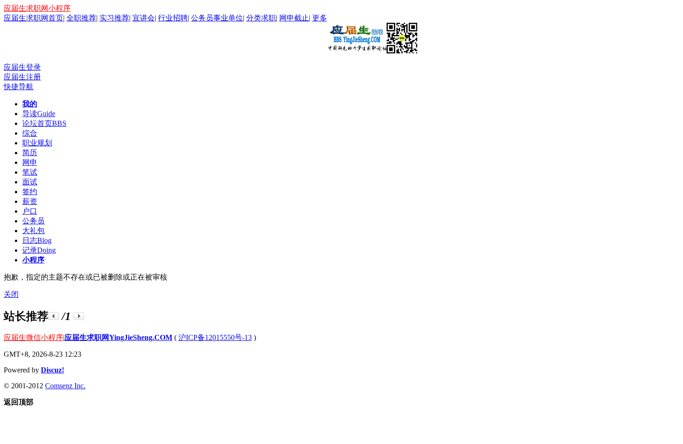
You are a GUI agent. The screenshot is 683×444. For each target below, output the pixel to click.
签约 (29, 192)
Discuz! (52, 370)
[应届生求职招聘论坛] (372, 50)
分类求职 (261, 18)
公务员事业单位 (217, 18)
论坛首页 (44, 123)
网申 (29, 162)
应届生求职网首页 (33, 18)
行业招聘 (173, 18)
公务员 (33, 221)
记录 (39, 250)
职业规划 (37, 143)
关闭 (11, 294)
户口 (29, 211)
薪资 (29, 201)
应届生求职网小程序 (37, 8)
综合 (29, 133)
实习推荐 (114, 18)
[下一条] (78, 316)
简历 (29, 153)
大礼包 (33, 231)
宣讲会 (143, 18)
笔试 (29, 172)
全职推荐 (81, 18)
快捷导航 (18, 87)
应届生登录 (22, 67)
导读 (38, 114)
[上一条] (53, 316)
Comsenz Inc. (65, 386)
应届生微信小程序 (33, 337)
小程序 (33, 260)
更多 (319, 18)
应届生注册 (22, 77)
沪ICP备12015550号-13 (215, 337)
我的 (29, 104)
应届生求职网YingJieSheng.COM (118, 337)
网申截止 (294, 18)
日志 (37, 240)
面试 (29, 182)
